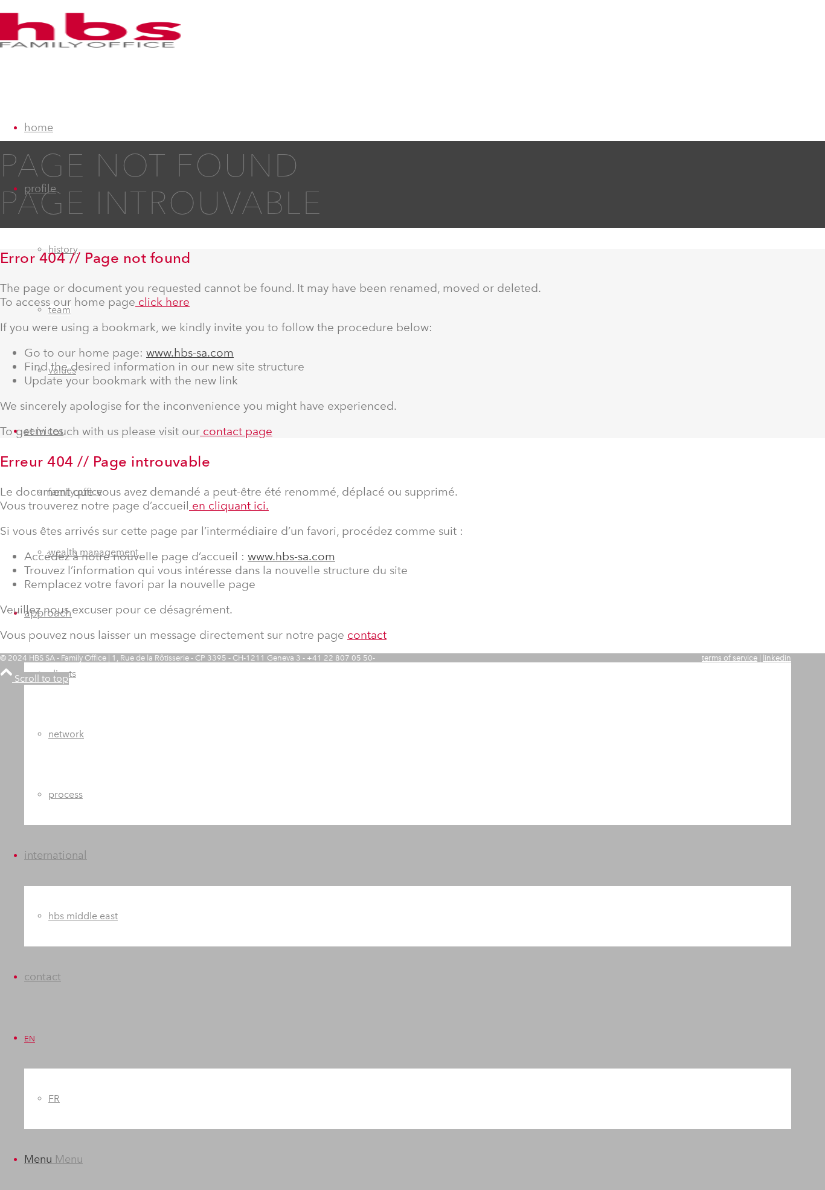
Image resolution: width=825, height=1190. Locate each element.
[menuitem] (407, 704)
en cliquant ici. (229, 506)
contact (367, 635)
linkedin (777, 657)
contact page (236, 431)
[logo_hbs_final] (90, 57)
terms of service (729, 657)
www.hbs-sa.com (190, 353)
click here (162, 302)
